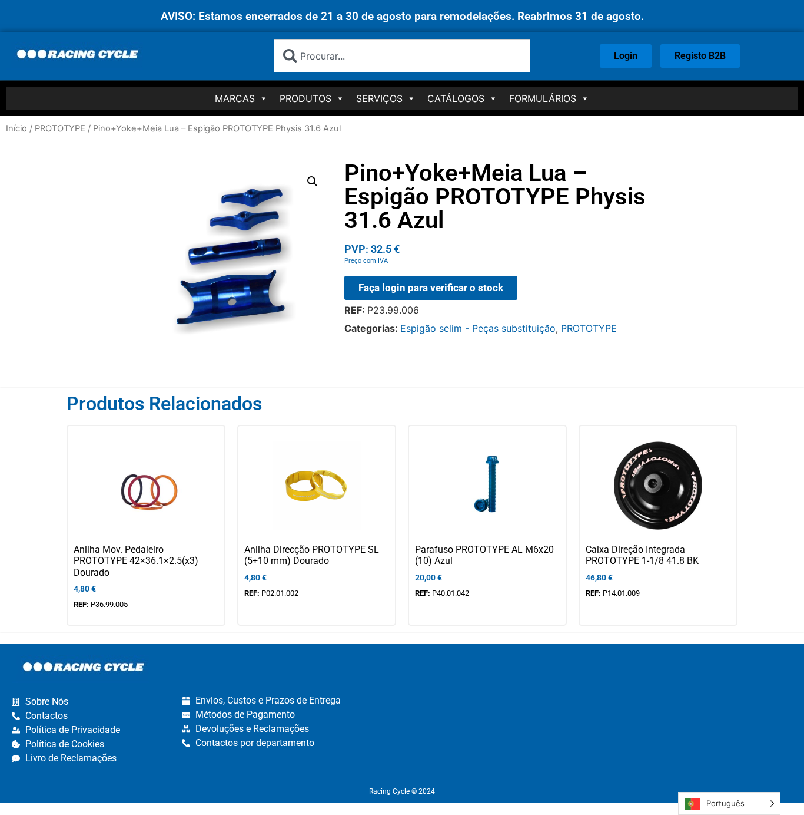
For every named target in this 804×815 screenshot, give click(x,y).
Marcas (235, 98)
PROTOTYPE (60, 128)
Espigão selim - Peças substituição (478, 328)
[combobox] (402, 55)
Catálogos (455, 98)
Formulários (542, 98)
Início (16, 128)
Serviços (379, 98)
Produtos (305, 98)
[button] (312, 181)
